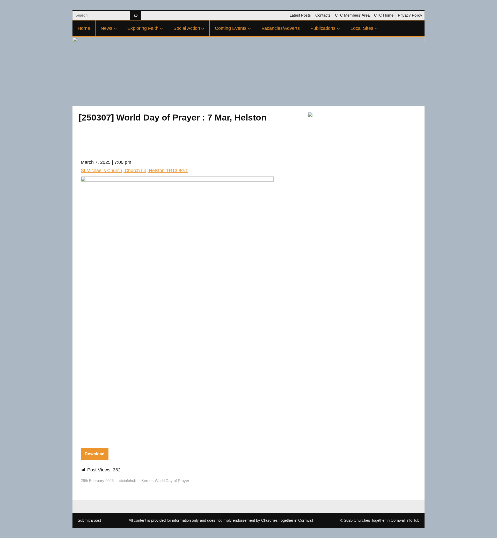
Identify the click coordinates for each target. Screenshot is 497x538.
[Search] (135, 15)
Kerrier (147, 480)
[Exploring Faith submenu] (161, 28)
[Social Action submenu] (202, 28)
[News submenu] (115, 28)
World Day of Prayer (172, 480)
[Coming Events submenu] (249, 28)
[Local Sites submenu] (376, 28)
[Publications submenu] (338, 28)
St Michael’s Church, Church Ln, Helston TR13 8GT (134, 170)
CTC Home (383, 15)
